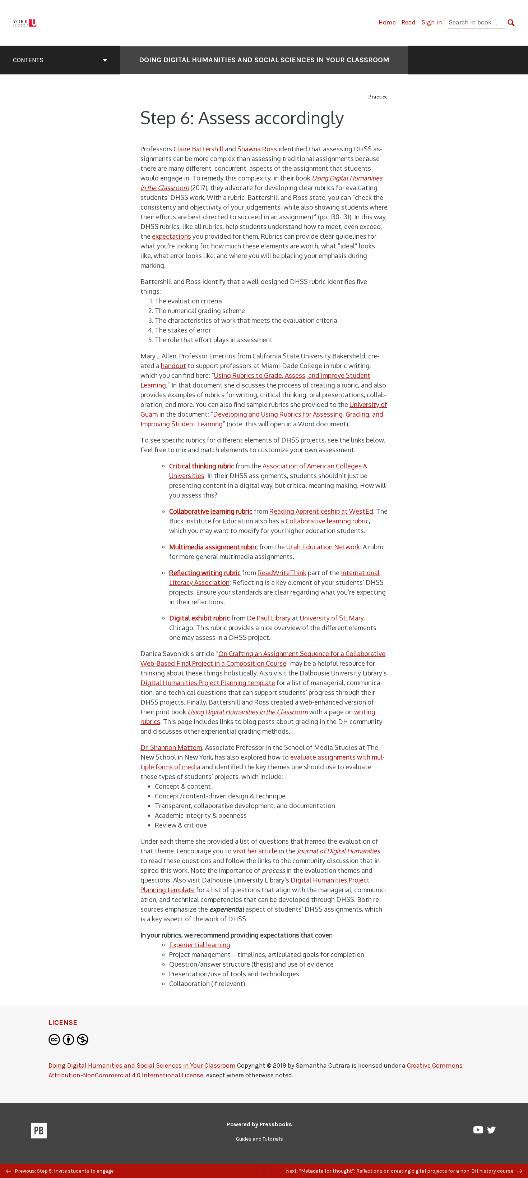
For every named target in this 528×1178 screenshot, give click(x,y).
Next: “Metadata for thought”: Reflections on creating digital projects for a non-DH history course (400, 1171)
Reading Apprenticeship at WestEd (321, 511)
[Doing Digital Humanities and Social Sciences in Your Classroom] (25, 22)
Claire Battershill (198, 149)
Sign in (431, 22)
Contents (28, 60)
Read (409, 22)
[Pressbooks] (39, 1132)
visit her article (255, 851)
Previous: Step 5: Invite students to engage (64, 1171)
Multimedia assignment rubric (213, 547)
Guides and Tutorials (259, 1139)
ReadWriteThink (282, 573)
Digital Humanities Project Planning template (207, 683)
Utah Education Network (323, 547)
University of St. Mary (331, 618)
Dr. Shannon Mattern (171, 747)
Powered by (259, 1124)
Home (387, 22)
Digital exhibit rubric (199, 618)
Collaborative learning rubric (327, 521)
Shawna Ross (257, 149)
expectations (171, 236)
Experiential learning (199, 945)
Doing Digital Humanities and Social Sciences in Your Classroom (264, 60)
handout (173, 366)
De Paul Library (269, 618)
